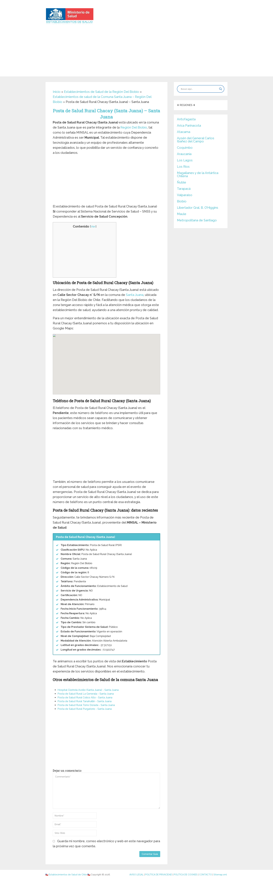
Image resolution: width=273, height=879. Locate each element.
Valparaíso (184, 195)
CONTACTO (205, 874)
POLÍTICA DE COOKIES (185, 874)
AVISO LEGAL (136, 874)
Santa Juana (134, 295)
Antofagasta (186, 119)
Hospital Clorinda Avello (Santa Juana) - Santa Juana (88, 689)
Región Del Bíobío (133, 127)
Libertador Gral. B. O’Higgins (197, 208)
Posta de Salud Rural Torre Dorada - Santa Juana (86, 705)
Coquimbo (185, 148)
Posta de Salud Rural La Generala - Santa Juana (86, 693)
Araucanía (184, 154)
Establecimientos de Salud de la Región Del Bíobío (101, 92)
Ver (93, 226)
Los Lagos (185, 160)
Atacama (183, 132)
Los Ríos (183, 166)
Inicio (57, 92)
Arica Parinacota (189, 125)
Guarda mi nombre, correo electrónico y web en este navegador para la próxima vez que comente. (106, 843)
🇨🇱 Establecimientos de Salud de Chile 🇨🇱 (68, 874)
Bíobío (181, 201)
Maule (181, 214)
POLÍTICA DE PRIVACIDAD (158, 874)
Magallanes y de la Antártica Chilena (197, 174)
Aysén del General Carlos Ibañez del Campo (195, 139)
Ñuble (181, 182)
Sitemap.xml (220, 874)
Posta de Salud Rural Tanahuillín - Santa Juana (85, 701)
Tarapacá (184, 189)
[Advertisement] (136, 54)
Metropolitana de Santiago (197, 220)
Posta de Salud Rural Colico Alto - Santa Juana (85, 697)
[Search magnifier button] (220, 89)
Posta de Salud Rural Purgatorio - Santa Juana (85, 708)
